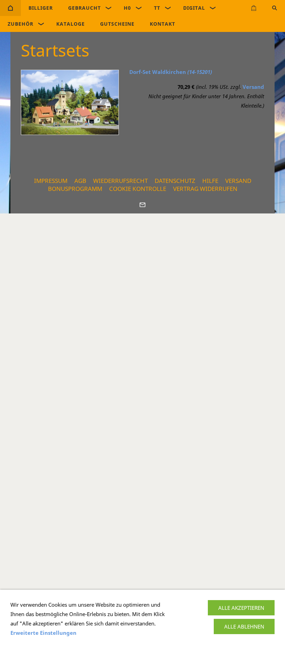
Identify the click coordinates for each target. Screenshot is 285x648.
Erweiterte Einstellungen (43, 632)
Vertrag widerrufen (205, 189)
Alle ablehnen (244, 626)
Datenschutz (175, 181)
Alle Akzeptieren (241, 607)
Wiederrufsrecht (120, 181)
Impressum (50, 181)
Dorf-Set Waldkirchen (170, 71)
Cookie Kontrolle (137, 189)
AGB (80, 181)
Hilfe (210, 181)
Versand (253, 86)
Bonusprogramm (75, 189)
